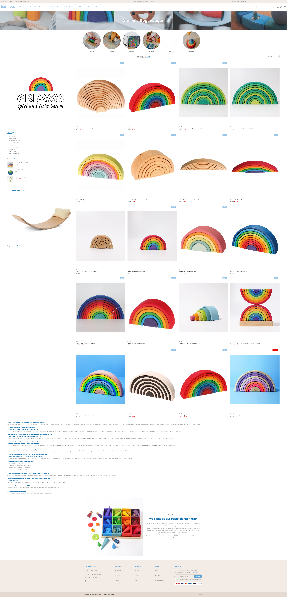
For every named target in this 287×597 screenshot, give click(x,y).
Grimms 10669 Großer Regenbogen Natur (86, 128)
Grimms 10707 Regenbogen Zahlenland (86, 343)
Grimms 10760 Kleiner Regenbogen (137, 343)
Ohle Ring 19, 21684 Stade (93, 570)
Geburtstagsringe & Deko (15, 140)
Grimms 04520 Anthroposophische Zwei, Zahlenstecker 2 (27, 177)
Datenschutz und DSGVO (140, 583)
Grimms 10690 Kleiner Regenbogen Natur (86, 271)
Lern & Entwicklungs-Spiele (53, 7)
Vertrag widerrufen (159, 578)
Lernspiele (12, 149)
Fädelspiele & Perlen (14, 142)
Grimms (77, 126)
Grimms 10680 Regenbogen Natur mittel (138, 199)
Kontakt (136, 575)
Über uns (137, 570)
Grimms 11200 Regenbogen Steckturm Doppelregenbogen (245, 343)
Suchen (200, 594)
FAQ (135, 573)
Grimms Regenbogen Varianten (187, 415)
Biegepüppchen (13, 138)
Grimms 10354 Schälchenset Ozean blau (24, 169)
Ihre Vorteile (117, 575)
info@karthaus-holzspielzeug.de (22, 1)
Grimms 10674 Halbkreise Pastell (22, 162)
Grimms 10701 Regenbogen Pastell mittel (189, 271)
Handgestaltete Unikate (120, 578)
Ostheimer (21, 7)
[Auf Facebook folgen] (85, 581)
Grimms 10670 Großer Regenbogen (137, 128)
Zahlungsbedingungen (160, 580)
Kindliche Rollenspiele (69, 7)
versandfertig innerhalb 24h (240, 1)
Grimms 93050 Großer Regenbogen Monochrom (140, 415)
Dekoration (82, 7)
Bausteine (12, 136)
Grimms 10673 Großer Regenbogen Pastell (87, 199)
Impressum (137, 578)
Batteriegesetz (158, 583)
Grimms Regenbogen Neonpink (238, 415)
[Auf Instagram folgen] (88, 581)
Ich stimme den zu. (189, 579)
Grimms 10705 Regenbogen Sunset (239, 271)
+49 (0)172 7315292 (7, 1)
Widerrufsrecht (158, 575)
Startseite (117, 573)
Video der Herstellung (119, 583)
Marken (90, 7)
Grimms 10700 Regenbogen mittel (136, 271)
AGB (136, 580)
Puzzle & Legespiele (14, 153)
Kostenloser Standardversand (140, 1)
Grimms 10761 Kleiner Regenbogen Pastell (189, 343)
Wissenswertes (100, 7)
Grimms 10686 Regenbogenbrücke (239, 199)
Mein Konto (157, 570)
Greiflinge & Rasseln (14, 147)
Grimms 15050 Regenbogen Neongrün (86, 415)
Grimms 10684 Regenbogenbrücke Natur (189, 199)
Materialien (117, 580)
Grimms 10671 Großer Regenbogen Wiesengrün (191, 128)
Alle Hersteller (118, 570)
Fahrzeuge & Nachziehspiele (16, 145)
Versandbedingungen (159, 573)
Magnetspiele (12, 151)
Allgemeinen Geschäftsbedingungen (192, 579)
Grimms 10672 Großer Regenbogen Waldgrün (242, 128)
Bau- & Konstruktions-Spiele (35, 7)
